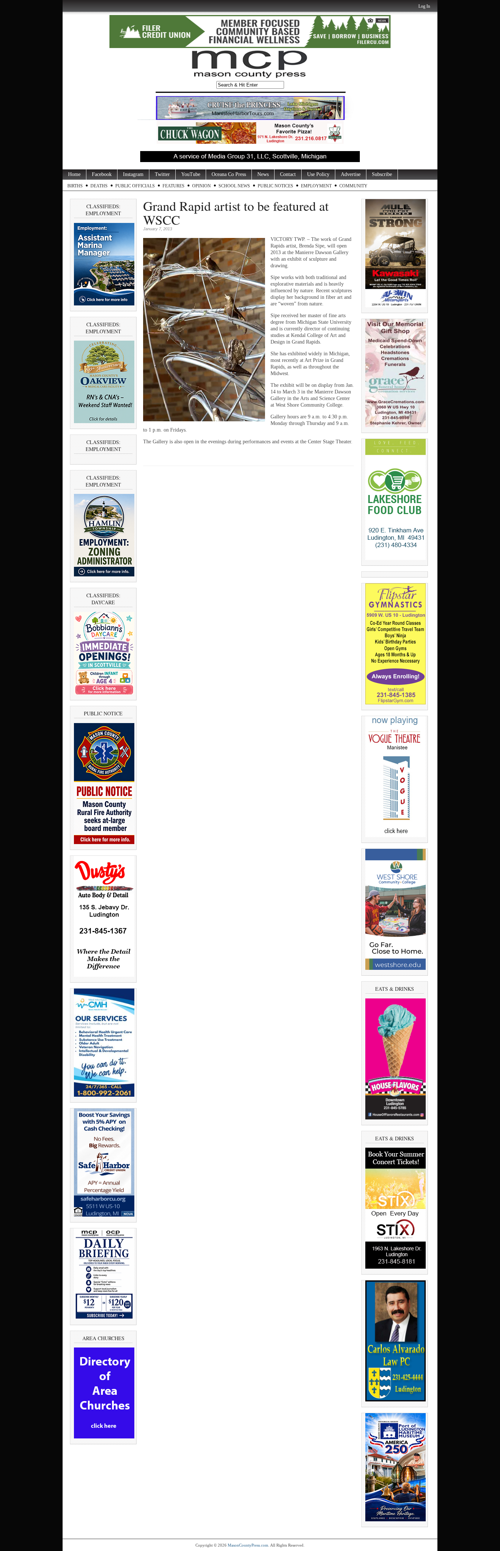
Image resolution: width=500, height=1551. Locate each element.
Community (353, 185)
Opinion (201, 185)
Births (75, 185)
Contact (288, 174)
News (263, 174)
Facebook (102, 174)
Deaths (99, 185)
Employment (316, 185)
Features (173, 185)
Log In (424, 6)
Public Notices (275, 185)
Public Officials (135, 185)
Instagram (133, 174)
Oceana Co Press (229, 174)
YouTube (190, 174)
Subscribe (382, 174)
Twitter (162, 174)
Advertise (351, 174)
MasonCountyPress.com (248, 1545)
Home (74, 174)
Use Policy (318, 174)
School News (234, 185)
